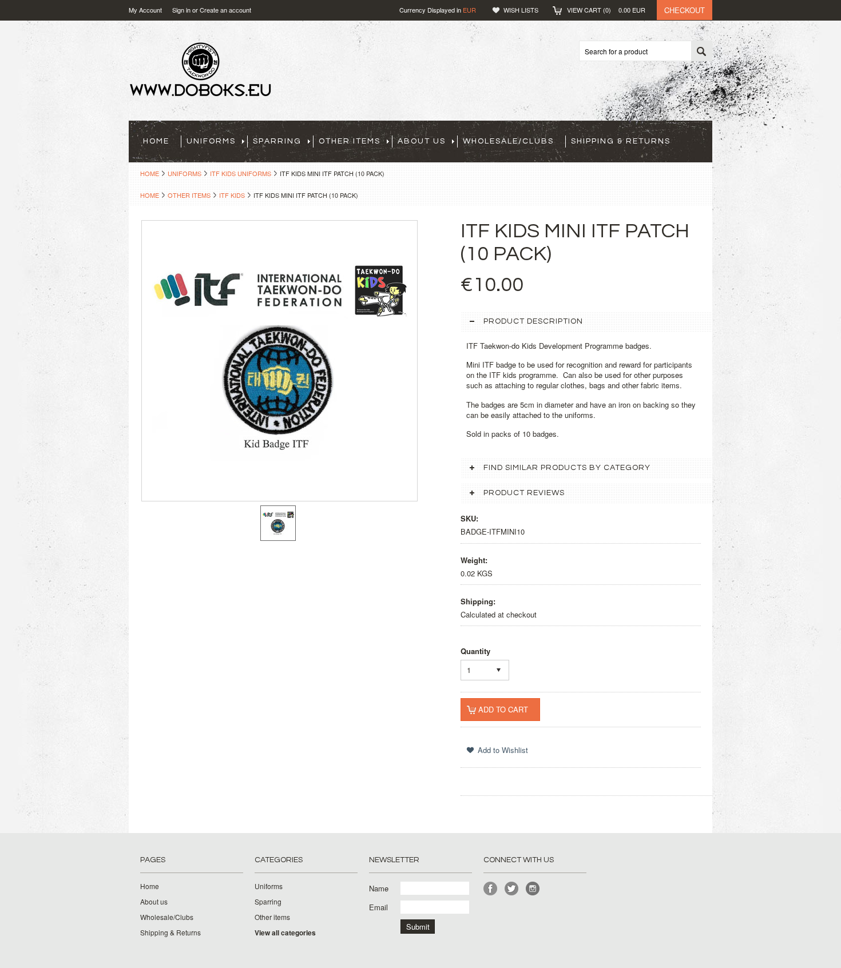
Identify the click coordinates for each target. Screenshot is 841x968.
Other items (349, 141)
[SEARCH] (701, 51)
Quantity (475, 651)
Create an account (225, 9)
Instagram (533, 889)
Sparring (277, 141)
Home (149, 173)
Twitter (512, 889)
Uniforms (211, 141)
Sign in (181, 9)
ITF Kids (232, 195)
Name (378, 888)
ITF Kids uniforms (240, 173)
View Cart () (606, 9)
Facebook (490, 889)
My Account (145, 9)
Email (378, 907)
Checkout (684, 10)
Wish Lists (520, 9)
